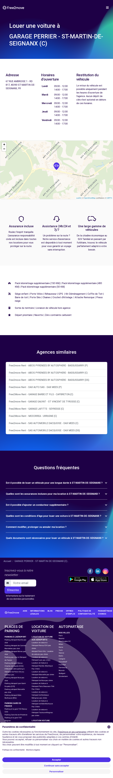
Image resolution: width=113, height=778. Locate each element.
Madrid (61, 639)
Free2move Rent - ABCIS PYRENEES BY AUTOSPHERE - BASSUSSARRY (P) (48, 365)
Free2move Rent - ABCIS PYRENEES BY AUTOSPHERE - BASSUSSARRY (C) (48, 372)
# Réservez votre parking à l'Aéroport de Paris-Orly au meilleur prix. (14, 672)
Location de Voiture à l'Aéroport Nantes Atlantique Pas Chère (42, 666)
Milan (61, 644)
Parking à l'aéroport (15, 637)
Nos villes (64, 633)
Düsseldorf (63, 662)
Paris (61, 636)
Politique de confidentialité (86, 612)
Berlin (61, 656)
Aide (25, 611)
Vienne (61, 653)
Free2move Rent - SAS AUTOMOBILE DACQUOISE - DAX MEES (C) (43, 423)
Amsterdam (63, 676)
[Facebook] (90, 571)
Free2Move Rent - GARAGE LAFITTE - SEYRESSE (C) (36, 408)
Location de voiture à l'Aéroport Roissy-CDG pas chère (41, 646)
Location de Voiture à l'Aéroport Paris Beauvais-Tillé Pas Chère (43, 686)
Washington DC (65, 641)
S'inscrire (13, 590)
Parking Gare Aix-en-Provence (16, 715)
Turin (61, 650)
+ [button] (4, 144)
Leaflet (78, 198)
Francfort (62, 665)
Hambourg (63, 667)
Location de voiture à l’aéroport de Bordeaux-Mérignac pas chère (40, 695)
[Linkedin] (98, 571)
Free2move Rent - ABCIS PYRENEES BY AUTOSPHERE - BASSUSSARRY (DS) (49, 380)
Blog (50, 611)
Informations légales (37, 612)
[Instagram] (105, 571)
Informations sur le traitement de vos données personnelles (20, 597)
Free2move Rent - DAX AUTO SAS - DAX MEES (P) (35, 387)
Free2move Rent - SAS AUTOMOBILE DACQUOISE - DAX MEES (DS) (44, 430)
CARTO (109, 198)
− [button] (4, 149)
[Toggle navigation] (107, 7)
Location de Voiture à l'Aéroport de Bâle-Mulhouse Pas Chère (42, 704)
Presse (59, 611)
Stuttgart (62, 673)
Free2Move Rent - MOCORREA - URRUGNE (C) (33, 416)
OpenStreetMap (89, 198)
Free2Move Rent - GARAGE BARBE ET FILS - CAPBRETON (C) (41, 394)
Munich (62, 670)
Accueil (7, 561)
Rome (61, 647)
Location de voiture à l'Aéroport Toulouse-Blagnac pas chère (42, 712)
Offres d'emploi (70, 612)
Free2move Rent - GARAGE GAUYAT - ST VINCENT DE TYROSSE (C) (44, 401)
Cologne (62, 659)
